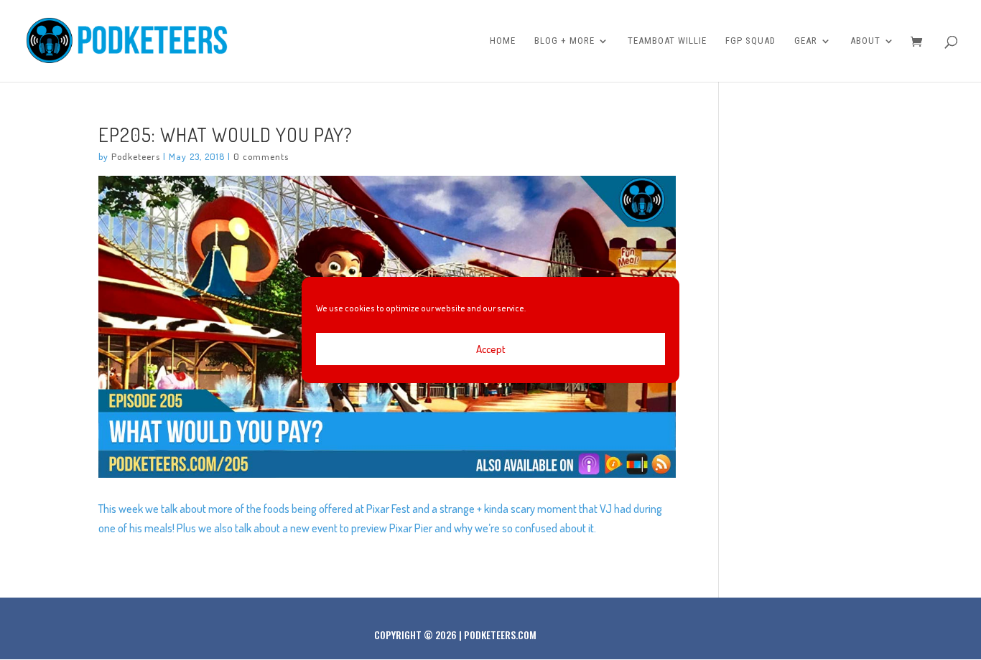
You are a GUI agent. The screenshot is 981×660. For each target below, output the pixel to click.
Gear (805, 41)
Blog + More (564, 41)
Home (503, 41)
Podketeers (135, 156)
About (865, 41)
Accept (491, 349)
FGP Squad (750, 41)
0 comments (261, 156)
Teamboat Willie (667, 41)
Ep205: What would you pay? (225, 134)
